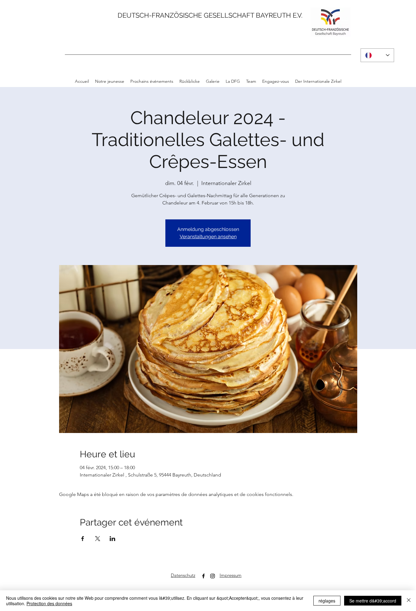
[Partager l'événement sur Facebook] (83, 538)
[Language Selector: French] (377, 55)
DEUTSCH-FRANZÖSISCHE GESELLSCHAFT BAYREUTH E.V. (210, 15)
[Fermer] (408, 600)
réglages (327, 601)
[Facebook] (203, 576)
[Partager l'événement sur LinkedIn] (112, 538)
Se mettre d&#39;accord (372, 601)
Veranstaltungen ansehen (208, 236)
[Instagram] (213, 576)
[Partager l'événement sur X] (97, 538)
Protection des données (49, 603)
